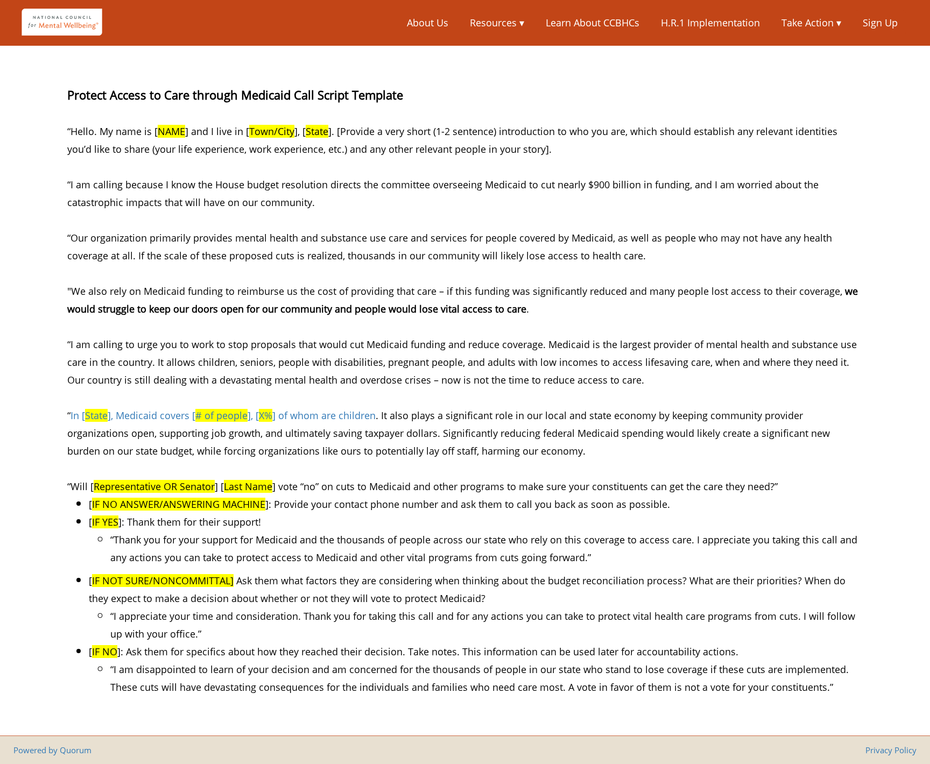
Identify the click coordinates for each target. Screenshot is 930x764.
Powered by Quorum (52, 750)
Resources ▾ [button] (497, 22)
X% (265, 415)
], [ (253, 415)
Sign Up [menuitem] (880, 22)
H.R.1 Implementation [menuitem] (710, 22)
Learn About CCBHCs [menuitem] (592, 22)
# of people (221, 415)
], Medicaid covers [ (151, 415)
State (96, 415)
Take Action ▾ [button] (811, 22)
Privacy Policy (891, 750)
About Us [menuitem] (427, 22)
